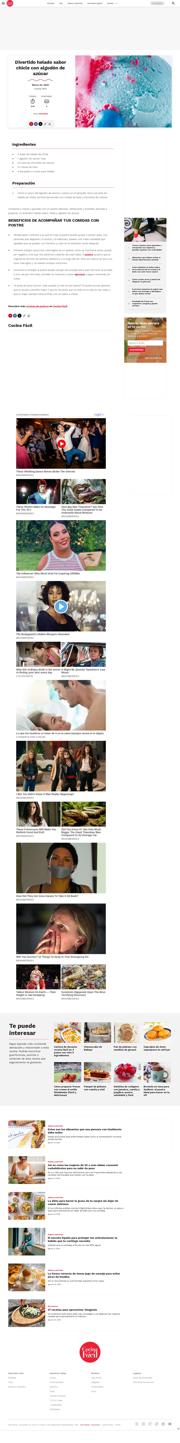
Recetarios (53, 1306)
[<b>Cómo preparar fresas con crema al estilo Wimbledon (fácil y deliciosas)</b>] (67, 1072)
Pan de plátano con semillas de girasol (125, 1048)
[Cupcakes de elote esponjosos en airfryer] (157, 1032)
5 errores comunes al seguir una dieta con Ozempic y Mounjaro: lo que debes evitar (147, 291)
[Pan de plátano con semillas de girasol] (127, 1032)
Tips (61, 3)
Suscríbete (157, 3)
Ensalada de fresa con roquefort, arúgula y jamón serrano (144, 303)
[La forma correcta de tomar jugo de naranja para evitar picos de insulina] (26, 1277)
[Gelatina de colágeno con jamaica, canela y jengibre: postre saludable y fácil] (127, 1072)
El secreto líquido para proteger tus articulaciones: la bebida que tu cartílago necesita (82, 1239)
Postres (43, 114)
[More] (116, 3)
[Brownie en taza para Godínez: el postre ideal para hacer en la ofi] (157, 1072)
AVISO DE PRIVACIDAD (153, 358)
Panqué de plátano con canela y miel (95, 1088)
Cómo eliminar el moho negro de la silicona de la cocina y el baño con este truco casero (146, 269)
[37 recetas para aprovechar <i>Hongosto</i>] (26, 1313)
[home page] (10, 3)
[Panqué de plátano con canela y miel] (97, 1072)
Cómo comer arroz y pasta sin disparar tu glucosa (146, 280)
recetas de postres (37, 306)
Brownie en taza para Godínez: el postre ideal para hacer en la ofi (156, 1090)
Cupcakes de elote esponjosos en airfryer (157, 1048)
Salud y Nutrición (75, 3)
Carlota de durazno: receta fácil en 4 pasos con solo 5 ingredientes (65, 1051)
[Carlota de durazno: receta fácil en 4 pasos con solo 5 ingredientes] (67, 1032)
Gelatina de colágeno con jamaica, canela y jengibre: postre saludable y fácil (127, 1090)
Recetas (50, 3)
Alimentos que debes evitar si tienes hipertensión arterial (146, 258)
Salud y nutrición (55, 1126)
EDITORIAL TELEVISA (90, 1425)
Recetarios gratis (94, 3)
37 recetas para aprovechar (72, 1309)
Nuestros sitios (58, 1373)
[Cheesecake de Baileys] (97, 1032)
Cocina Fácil (40, 88)
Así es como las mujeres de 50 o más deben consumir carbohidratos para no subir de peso (83, 1167)
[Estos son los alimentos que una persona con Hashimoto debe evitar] (26, 1134)
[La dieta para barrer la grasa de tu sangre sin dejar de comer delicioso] (26, 1206)
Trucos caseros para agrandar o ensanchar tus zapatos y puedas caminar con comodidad (147, 247)
